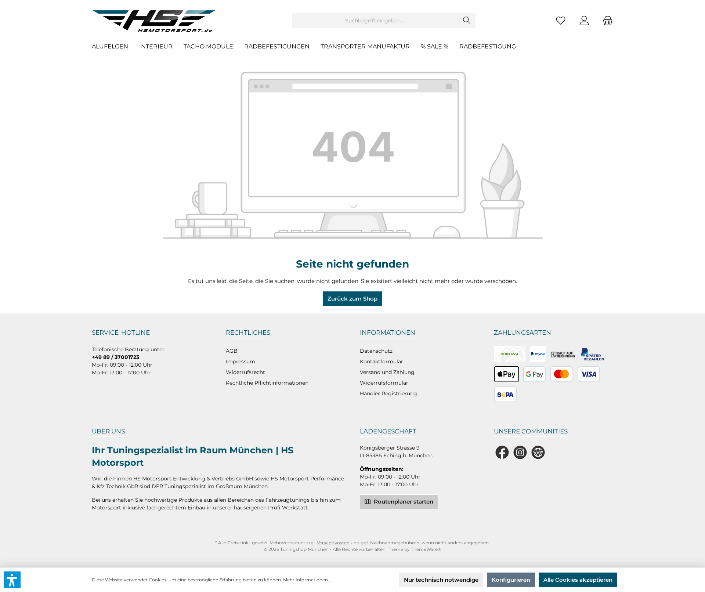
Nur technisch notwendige (441, 579)
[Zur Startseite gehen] (156, 20)
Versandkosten (333, 542)
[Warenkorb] (605, 20)
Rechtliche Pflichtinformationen (267, 382)
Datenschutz (376, 351)
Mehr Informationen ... (307, 579)
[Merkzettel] (561, 20)
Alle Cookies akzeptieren (577, 579)
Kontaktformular (381, 361)
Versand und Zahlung (387, 372)
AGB (232, 351)
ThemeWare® (426, 549)
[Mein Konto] (584, 20)
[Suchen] (467, 20)
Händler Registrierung (388, 393)
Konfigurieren (511, 579)
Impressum (240, 361)
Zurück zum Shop (352, 298)
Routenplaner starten (402, 501)
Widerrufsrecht (245, 372)
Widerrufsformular (384, 382)
